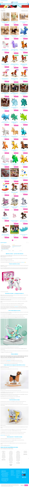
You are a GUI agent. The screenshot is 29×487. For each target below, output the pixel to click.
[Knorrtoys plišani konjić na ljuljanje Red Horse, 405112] (5, 214)
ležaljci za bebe (23, 262)
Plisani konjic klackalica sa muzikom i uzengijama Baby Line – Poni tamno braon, (5, 108)
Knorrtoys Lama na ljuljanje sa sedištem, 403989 (14, 207)
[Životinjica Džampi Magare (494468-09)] (24, 145)
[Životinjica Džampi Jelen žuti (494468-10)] (14, 145)
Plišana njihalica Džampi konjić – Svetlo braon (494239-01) (24, 50)
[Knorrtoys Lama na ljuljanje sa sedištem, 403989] (14, 201)
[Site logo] (14, 2)
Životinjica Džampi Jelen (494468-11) (5, 150)
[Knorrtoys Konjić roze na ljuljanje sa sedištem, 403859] (5, 201)
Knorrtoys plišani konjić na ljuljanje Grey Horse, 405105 (23, 206)
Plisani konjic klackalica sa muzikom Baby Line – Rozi (5, 78)
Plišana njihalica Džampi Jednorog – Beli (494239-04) (5, 50)
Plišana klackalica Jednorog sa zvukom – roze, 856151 (14, 221)
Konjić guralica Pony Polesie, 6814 (24, 177)
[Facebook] (23, 475)
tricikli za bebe (16, 306)
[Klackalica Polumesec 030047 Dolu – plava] (24, 229)
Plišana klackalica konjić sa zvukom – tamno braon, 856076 (5, 234)
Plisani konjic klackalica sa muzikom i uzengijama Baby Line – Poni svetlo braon (24, 93)
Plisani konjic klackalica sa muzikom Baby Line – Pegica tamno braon (23, 65)
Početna (1, 8)
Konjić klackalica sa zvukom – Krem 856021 (5, 36)
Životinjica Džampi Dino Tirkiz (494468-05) (23, 107)
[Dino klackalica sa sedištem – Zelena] (14, 16)
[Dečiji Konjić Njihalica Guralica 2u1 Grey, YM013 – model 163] (5, 16)
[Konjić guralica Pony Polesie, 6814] (24, 172)
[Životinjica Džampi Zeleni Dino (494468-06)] (14, 158)
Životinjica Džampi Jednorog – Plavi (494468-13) (24, 136)
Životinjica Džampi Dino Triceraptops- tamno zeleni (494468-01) (14, 122)
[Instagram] (24, 475)
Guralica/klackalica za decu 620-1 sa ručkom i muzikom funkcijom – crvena (5, 178)
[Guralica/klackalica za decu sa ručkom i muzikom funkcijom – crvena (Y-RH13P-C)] (14, 172)
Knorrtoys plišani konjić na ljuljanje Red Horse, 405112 (5, 218)
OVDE (9, 445)
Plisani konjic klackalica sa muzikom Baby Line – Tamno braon (14, 79)
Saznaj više (22, 485)
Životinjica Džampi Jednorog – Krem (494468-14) (14, 136)
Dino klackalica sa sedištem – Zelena (14, 22)
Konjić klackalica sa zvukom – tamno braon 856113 (14, 36)
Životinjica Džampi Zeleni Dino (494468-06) (14, 164)
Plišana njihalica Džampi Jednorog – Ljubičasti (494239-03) (14, 50)
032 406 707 (6, 0)
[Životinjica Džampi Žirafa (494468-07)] (24, 158)
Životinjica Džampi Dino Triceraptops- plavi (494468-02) (5, 122)
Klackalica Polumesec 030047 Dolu (14, 234)
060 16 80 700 (2, 0)
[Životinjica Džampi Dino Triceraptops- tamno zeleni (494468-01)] (14, 116)
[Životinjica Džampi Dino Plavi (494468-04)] (14, 102)
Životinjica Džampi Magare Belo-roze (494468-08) (5, 164)
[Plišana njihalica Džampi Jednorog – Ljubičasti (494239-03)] (14, 44)
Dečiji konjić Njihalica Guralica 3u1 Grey (5, 249)
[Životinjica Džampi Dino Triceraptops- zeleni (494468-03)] (24, 116)
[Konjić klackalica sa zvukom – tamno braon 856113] (14, 30)
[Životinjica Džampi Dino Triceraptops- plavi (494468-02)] (5, 116)
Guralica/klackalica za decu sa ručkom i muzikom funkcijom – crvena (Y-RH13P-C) (14, 178)
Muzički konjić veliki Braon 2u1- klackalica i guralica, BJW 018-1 (24, 191)
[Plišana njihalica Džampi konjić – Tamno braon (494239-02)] (5, 59)
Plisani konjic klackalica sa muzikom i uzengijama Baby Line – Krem (5, 93)
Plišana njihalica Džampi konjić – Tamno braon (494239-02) (5, 64)
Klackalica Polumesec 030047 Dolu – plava (24, 234)
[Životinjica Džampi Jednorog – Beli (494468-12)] (5, 131)
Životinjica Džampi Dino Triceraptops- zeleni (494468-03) (24, 122)
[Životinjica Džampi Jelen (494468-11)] (5, 145)
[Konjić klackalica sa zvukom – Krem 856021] (5, 30)
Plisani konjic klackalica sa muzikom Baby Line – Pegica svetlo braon (14, 65)
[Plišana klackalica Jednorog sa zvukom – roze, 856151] (14, 215)
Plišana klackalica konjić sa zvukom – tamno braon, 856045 (24, 221)
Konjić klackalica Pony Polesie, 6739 (5, 192)
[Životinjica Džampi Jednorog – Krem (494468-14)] (14, 131)
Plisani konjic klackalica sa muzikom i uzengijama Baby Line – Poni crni (14, 93)
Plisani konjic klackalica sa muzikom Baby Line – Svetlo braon (24, 78)
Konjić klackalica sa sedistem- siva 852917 (24, 22)
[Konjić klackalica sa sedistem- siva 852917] (24, 16)
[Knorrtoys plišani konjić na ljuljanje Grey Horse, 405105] (24, 201)
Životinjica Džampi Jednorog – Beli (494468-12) (5, 136)
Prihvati (26, 485)
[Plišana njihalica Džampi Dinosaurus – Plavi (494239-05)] (24, 30)
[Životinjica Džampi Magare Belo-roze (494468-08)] (5, 158)
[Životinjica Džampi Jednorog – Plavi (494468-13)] (24, 131)
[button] (7, 25)
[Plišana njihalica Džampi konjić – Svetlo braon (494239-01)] (24, 44)
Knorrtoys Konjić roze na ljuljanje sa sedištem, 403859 (5, 207)
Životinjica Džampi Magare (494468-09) (23, 150)
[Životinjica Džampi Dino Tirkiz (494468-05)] (24, 102)
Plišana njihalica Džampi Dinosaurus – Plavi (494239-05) (24, 36)
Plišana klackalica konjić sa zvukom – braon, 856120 (14, 192)
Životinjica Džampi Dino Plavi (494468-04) (14, 107)
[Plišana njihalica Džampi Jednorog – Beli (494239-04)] (5, 44)
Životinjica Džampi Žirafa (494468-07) (24, 164)
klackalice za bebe (18, 436)
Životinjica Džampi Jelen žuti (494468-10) (14, 150)
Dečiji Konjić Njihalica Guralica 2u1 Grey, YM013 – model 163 (5, 22)
